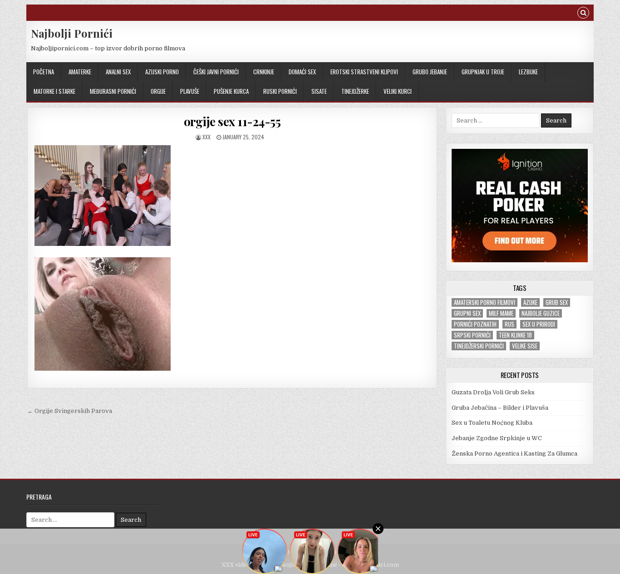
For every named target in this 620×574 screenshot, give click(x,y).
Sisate (319, 91)
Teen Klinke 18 (515, 335)
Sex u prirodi (538, 324)
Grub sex (557, 302)
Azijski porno (162, 71)
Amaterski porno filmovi (484, 302)
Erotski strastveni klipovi (364, 71)
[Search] (583, 14)
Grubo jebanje (430, 71)
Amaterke (80, 71)
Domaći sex (302, 71)
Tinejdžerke (355, 91)
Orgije (158, 91)
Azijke (530, 302)
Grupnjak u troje (483, 71)
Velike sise (524, 346)
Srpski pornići (472, 335)
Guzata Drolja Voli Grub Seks (493, 392)
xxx (206, 137)
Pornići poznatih (475, 324)
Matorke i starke (54, 91)
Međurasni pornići (113, 91)
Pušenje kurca (231, 91)
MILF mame (501, 313)
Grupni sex (467, 313)
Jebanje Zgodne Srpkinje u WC (497, 438)
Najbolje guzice (541, 313)
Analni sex (118, 71)
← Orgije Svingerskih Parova (69, 410)
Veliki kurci (398, 91)
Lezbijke (528, 71)
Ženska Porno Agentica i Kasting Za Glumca (514, 453)
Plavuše (189, 91)
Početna (43, 71)
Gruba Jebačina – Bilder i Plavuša (500, 407)
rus (509, 324)
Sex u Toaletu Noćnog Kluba (492, 422)
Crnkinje (263, 71)
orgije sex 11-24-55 (232, 121)
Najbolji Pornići (72, 33)
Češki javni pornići (216, 71)
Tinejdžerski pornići (479, 346)
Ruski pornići (280, 91)
